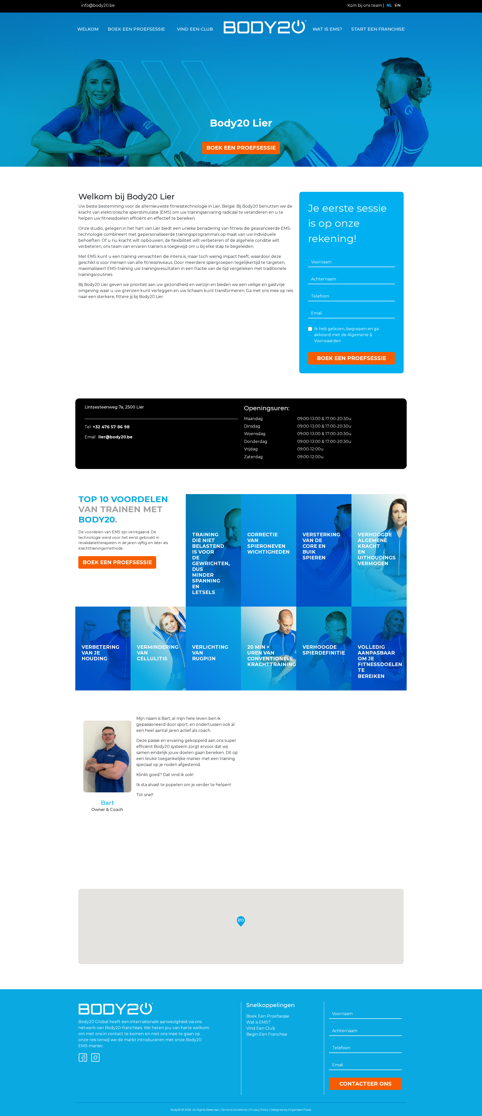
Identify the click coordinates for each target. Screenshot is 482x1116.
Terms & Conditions (234, 1109)
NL (389, 5)
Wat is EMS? (327, 29)
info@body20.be (98, 5)
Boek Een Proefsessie (136, 29)
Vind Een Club (195, 29)
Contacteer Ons (365, 1084)
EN (398, 5)
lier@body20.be (115, 437)
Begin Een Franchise (266, 1034)
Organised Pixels (299, 1109)
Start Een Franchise (378, 29)
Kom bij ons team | (365, 5)
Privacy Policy (258, 1109)
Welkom (88, 29)
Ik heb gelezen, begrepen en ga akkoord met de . (346, 334)
